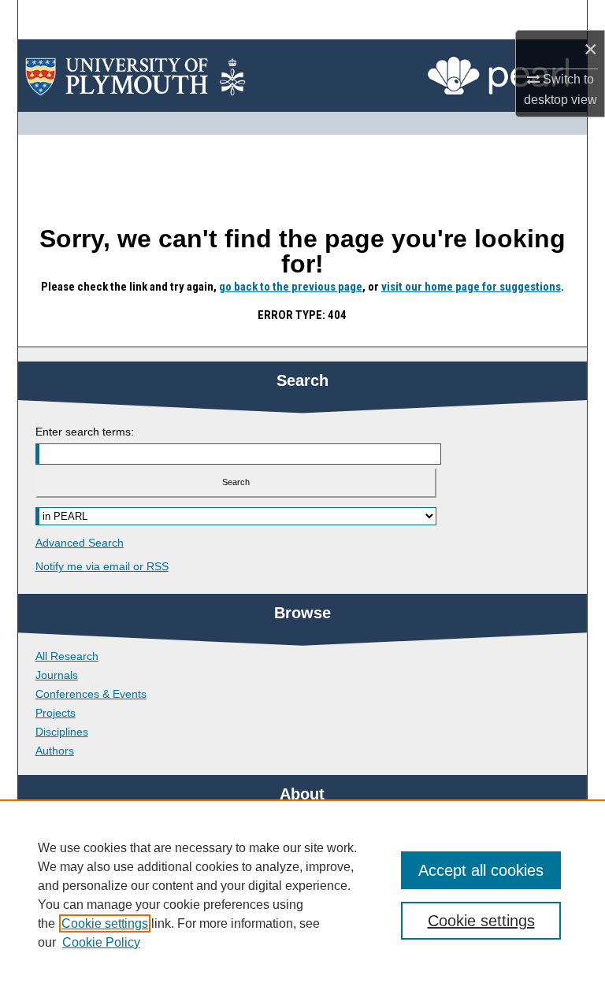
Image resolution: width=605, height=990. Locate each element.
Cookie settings (104, 923)
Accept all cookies (481, 870)
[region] (302, 894)
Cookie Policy (101, 942)
